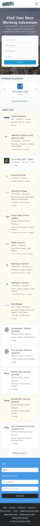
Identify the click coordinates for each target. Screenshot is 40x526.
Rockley (13, 245)
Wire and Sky (15, 194)
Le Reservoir (15, 162)
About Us (31, 508)
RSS (5, 508)
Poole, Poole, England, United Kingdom (21, 250)
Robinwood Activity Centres (20, 221)
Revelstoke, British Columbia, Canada (21, 385)
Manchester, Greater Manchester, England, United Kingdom (22, 198)
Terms (15, 511)
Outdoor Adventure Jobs (29, 511)
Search (20, 62)
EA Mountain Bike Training (20, 377)
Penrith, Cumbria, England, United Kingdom (22, 290)
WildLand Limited (17, 334)
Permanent (26, 194)
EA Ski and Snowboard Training (21, 432)
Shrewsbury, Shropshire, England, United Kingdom (22, 145)
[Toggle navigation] (36, 4)
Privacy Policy (5, 511)
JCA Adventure (16, 141)
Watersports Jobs (10, 514)
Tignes (33, 162)
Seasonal (19, 119)
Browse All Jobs (19, 453)
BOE (12, 119)
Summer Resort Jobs (20, 518)
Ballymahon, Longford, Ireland (21, 270)
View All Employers (19, 101)
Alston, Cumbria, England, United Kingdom (22, 228)
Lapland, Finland (16, 181)
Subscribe (20, 496)
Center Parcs (15, 266)
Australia (28, 119)
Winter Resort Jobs (27, 514)
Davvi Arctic (15, 178)
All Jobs (12, 508)
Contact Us (22, 508)
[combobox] (20, 45)
